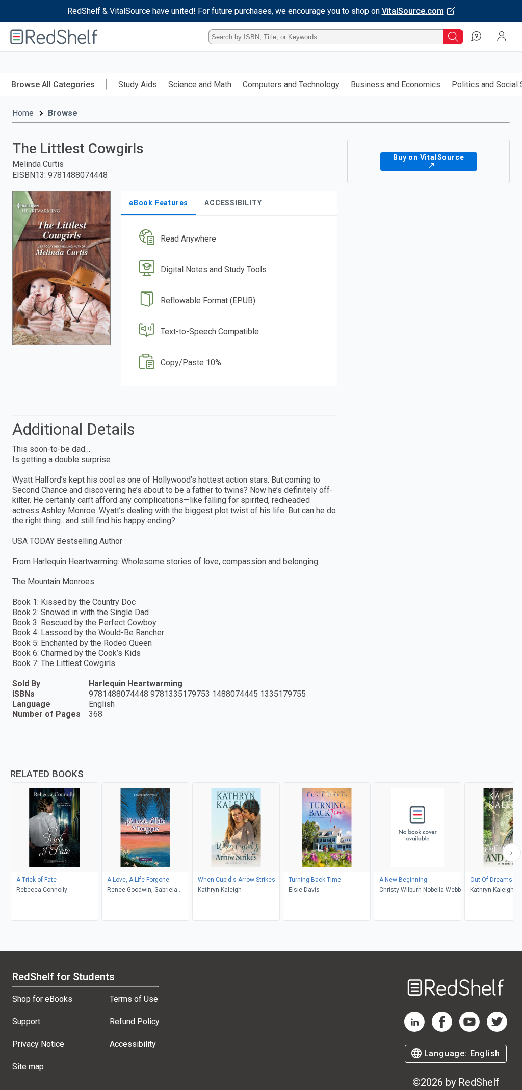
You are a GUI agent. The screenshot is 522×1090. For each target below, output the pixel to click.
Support (26, 1021)
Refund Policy (135, 1021)
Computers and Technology (291, 84)
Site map (28, 1066)
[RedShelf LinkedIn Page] (414, 1029)
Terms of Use (134, 999)
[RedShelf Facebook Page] (442, 1029)
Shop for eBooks (42, 999)
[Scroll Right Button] (512, 852)
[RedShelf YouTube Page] (469, 1029)
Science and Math (199, 84)
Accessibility (133, 1044)
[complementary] (261, 832)
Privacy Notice (38, 1044)
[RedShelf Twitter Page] (497, 1029)
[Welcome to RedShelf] (54, 36)
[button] (228, 238)
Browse (62, 113)
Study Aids (137, 84)
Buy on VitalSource (428, 157)
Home (23, 113)
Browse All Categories (53, 84)
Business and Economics (395, 84)
